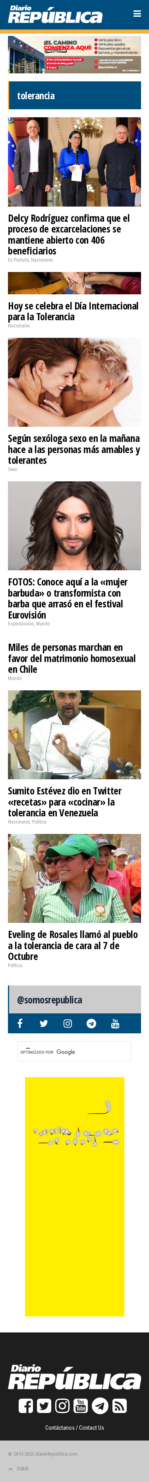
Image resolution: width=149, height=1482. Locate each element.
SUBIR (22, 1468)
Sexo (12, 469)
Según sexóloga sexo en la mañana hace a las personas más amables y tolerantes (74, 449)
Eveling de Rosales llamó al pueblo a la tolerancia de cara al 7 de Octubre (72, 945)
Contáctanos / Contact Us (74, 1428)
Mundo (43, 624)
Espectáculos (21, 624)
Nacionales (42, 260)
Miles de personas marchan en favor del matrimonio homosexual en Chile (72, 658)
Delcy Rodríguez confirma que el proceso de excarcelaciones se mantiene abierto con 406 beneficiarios (69, 234)
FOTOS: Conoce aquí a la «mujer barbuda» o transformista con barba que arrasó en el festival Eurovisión (68, 598)
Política (39, 822)
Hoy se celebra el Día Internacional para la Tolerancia (73, 311)
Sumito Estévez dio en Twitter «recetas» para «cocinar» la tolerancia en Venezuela (64, 801)
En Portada (18, 260)
